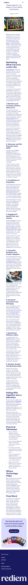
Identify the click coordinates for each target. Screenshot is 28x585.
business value (16, 54)
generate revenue (10, 338)
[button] (23, 2)
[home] (6, 2)
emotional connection (15, 311)
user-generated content (11, 191)
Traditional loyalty (10, 69)
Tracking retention (10, 118)
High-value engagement (11, 227)
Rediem (14, 485)
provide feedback (10, 261)
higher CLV (8, 138)
